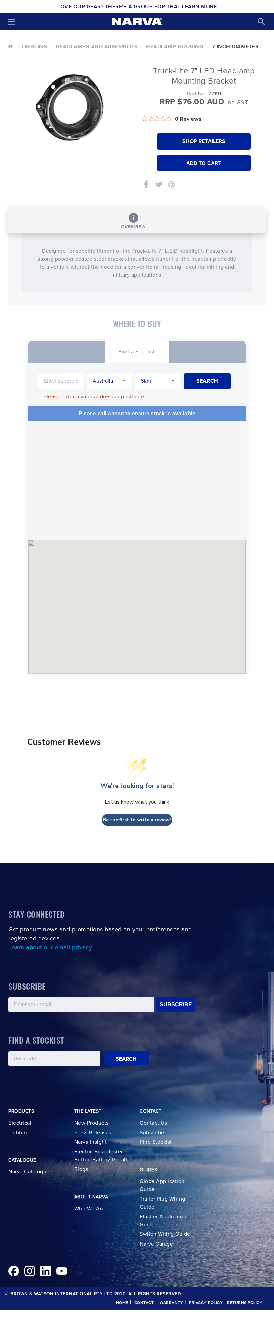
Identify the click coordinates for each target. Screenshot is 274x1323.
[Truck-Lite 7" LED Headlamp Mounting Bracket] (70, 107)
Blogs (81, 1169)
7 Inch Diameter (235, 46)
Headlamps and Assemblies (97, 46)
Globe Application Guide (162, 1185)
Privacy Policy (206, 1303)
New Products (91, 1123)
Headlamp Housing (174, 46)
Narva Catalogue (29, 1171)
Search (126, 1059)
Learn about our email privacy (50, 948)
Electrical (19, 1123)
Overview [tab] (133, 227)
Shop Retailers (203, 141)
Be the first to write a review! (137, 820)
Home (122, 1303)
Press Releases (92, 1132)
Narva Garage (156, 1244)
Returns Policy (244, 1303)
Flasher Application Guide (164, 1220)
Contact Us (153, 1123)
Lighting (34, 46)
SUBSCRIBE (176, 1004)
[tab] (136, 350)
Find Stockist (156, 1142)
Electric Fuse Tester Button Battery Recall (100, 1155)
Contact (144, 1303)
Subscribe (152, 1132)
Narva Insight (90, 1142)
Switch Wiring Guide (165, 1234)
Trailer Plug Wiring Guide (162, 1203)
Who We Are (89, 1208)
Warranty (171, 1303)
